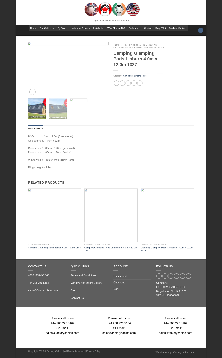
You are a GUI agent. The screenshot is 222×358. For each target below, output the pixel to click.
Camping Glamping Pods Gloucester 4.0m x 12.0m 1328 (167, 249)
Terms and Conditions (83, 275)
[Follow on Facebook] (95, 33)
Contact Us (77, 298)
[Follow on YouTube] (121, 33)
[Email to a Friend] (128, 83)
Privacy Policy (93, 351)
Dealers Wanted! (177, 28)
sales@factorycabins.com (43, 290)
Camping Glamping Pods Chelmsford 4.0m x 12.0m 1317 (110, 249)
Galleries (133, 28)
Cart (115, 289)
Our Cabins (45, 28)
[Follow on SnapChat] (104, 33)
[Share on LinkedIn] (140, 83)
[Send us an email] (108, 33)
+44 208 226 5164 (62, 323)
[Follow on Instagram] (99, 33)
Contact (148, 28)
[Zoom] (32, 92)
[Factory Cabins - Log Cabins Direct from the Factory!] (111, 9)
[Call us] (112, 33)
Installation (98, 28)
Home (33, 28)
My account (120, 276)
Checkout (118, 282)
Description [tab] (35, 128)
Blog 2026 (160, 28)
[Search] (200, 30)
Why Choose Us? (116, 28)
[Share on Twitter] (122, 83)
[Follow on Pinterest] (116, 33)
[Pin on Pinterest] (134, 83)
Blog (73, 290)
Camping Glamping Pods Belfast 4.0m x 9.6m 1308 (54, 247)
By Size (61, 28)
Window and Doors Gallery (86, 282)
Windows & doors (81, 28)
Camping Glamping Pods (149, 47)
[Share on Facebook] (116, 83)
